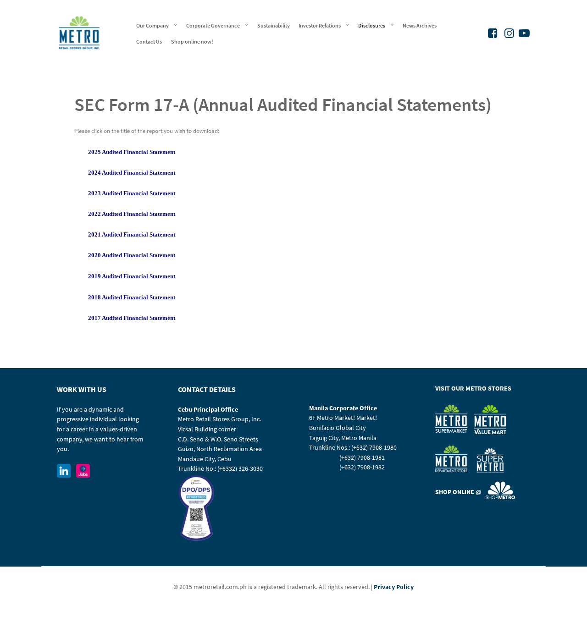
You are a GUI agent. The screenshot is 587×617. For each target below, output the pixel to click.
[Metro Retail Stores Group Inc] (79, 32)
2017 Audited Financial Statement (131, 317)
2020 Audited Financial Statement (131, 255)
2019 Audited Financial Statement (131, 276)
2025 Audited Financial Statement (131, 152)
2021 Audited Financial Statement (131, 234)
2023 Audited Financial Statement (131, 193)
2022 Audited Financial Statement (131, 213)
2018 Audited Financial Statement (131, 297)
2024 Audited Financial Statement (131, 172)
